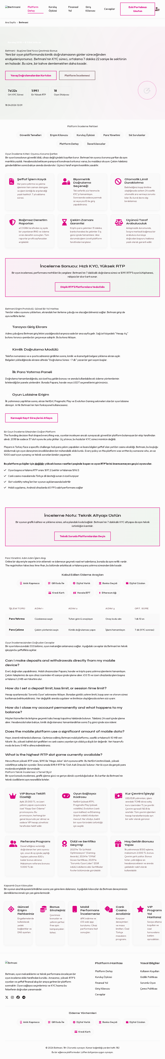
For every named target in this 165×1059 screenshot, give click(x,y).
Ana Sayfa (10, 22)
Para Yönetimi (111, 135)
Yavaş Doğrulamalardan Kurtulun (31, 75)
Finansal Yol (73, 8)
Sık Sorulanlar (137, 135)
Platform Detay (33, 8)
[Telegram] (23, 997)
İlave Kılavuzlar (96, 143)
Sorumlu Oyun (148, 982)
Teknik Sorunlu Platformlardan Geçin (82, 536)
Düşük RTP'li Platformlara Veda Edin (82, 286)
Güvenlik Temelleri (30, 135)
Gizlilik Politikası (148, 977)
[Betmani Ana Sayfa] (16, 9)
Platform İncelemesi (77, 75)
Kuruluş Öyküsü (53, 8)
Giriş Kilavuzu (90, 8)
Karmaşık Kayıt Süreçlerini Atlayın (31, 418)
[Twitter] (6, 997)
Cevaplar (109, 8)
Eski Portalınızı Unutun (138, 9)
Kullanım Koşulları (149, 971)
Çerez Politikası (148, 988)
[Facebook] (18, 997)
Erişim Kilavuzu (59, 135)
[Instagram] (12, 997)
